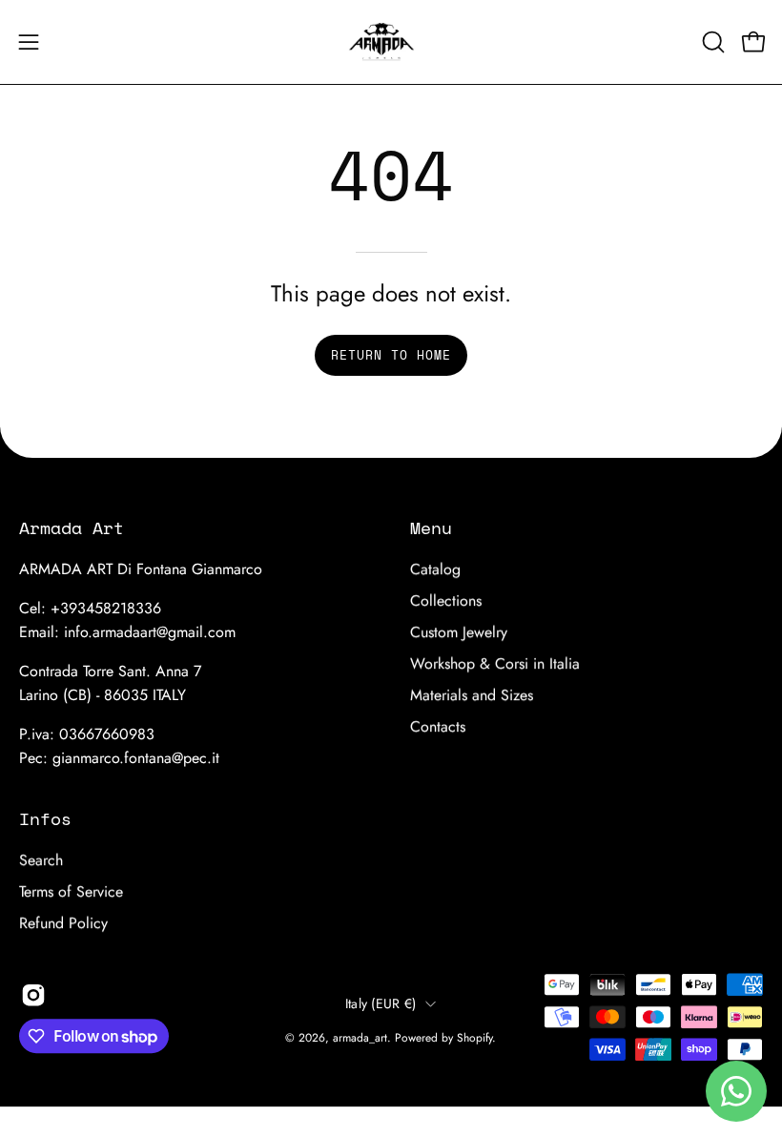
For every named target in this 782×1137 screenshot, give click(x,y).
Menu (431, 527)
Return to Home (390, 355)
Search (41, 860)
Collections (446, 600)
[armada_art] (391, 42)
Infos (45, 818)
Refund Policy (63, 923)
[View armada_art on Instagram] (33, 995)
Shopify (474, 1037)
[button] (711, 42)
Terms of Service (71, 891)
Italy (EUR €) (381, 1003)
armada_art (360, 1037)
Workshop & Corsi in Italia (495, 663)
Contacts (437, 726)
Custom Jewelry (458, 632)
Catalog (435, 569)
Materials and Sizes (471, 695)
